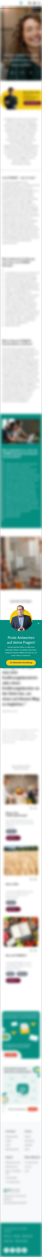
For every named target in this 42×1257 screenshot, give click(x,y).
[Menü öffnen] (39, 3)
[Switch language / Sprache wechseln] (34, 3)
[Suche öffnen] (29, 3)
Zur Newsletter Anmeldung (21, 663)
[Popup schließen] (38, 623)
